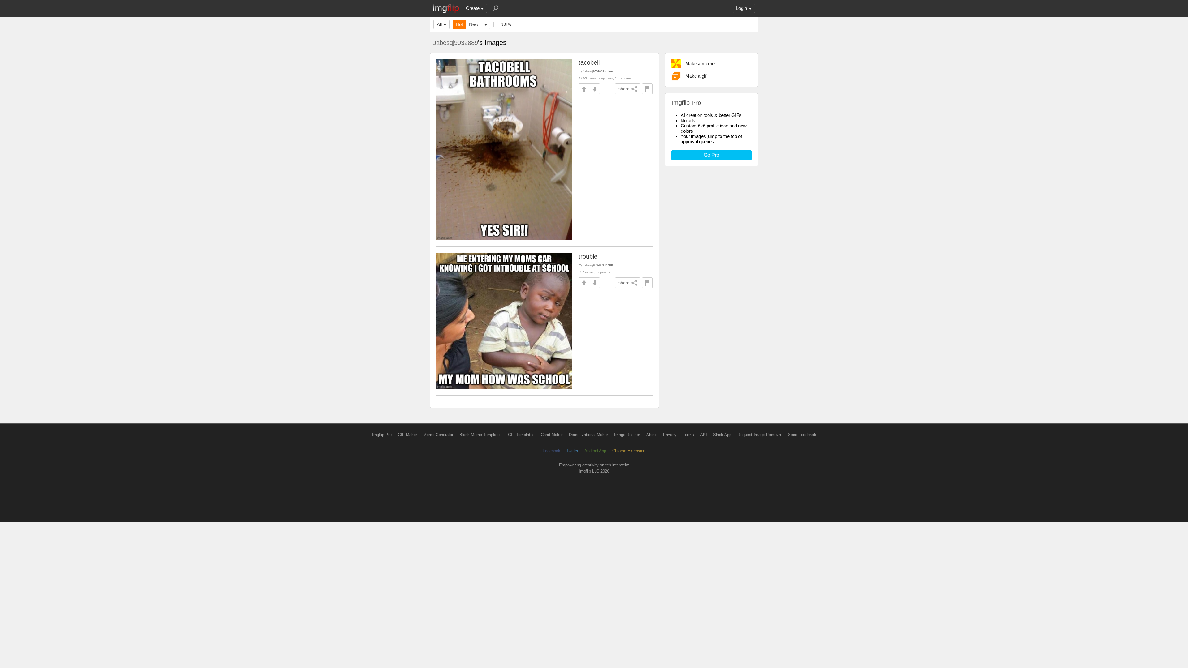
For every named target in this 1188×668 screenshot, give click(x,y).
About (651, 434)
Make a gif (695, 76)
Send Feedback (802, 434)
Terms (688, 434)
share (624, 88)
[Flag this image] (647, 89)
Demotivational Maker (588, 434)
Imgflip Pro (382, 434)
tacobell (589, 62)
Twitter (572, 450)
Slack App (722, 434)
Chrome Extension (628, 450)
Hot (459, 24)
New (473, 24)
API (703, 434)
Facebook (551, 450)
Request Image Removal (760, 434)
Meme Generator (438, 434)
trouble (588, 256)
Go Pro (711, 155)
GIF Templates (521, 434)
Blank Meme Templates (480, 434)
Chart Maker (552, 434)
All (439, 24)
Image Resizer (627, 434)
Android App (595, 450)
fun (610, 71)
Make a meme (700, 63)
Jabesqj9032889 (455, 42)
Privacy (670, 434)
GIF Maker (407, 434)
